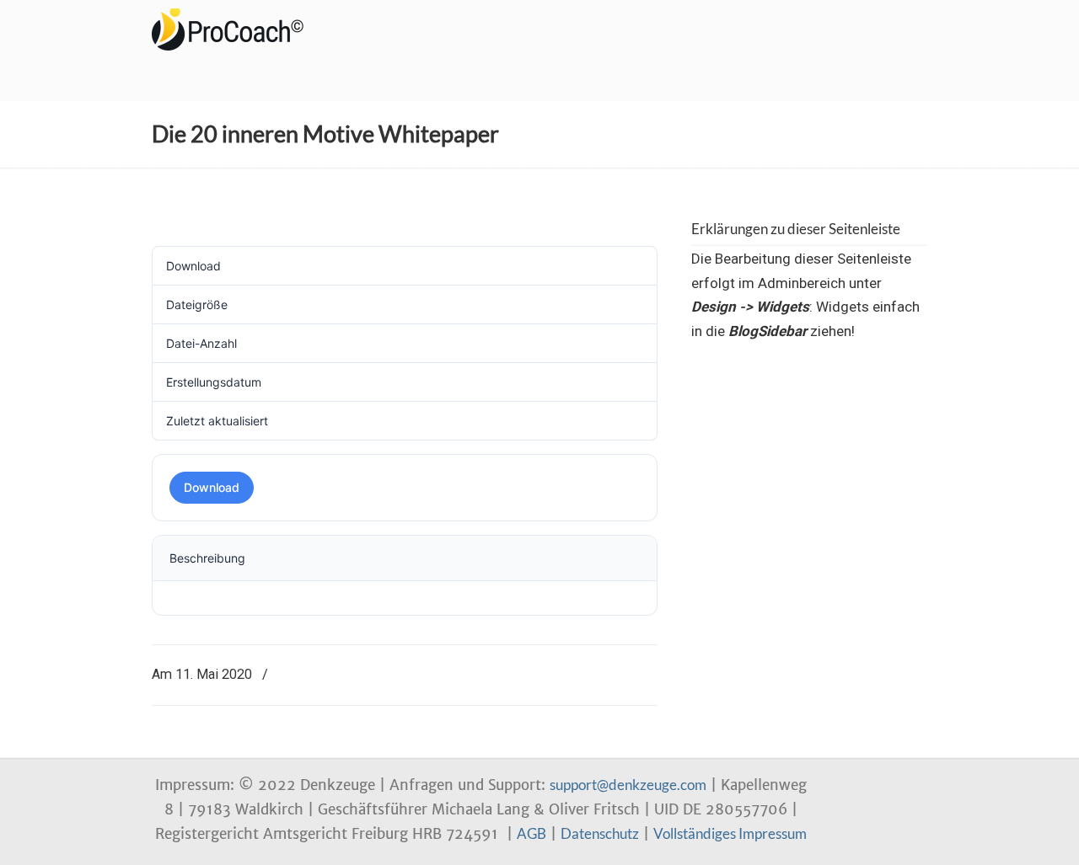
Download (211, 487)
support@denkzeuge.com (628, 784)
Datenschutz (600, 833)
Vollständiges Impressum (730, 833)
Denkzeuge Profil (236, 29)
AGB (531, 833)
